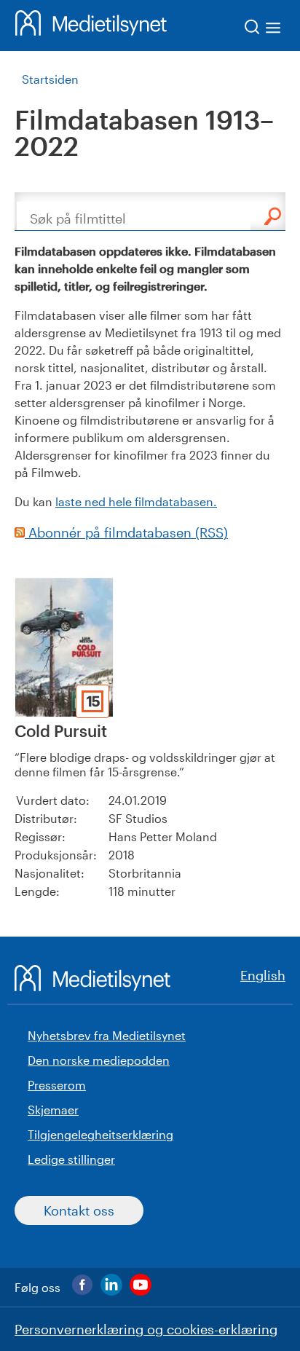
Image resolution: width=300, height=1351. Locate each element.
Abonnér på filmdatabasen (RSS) (126, 532)
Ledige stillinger (71, 1159)
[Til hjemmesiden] (91, 25)
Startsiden (50, 79)
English (262, 975)
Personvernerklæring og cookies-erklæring (146, 1329)
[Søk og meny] (263, 29)
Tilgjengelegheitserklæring (100, 1134)
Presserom (57, 1085)
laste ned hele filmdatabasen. (136, 501)
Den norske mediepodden (99, 1060)
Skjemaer (53, 1109)
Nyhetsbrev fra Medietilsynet (107, 1035)
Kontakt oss (79, 1210)
